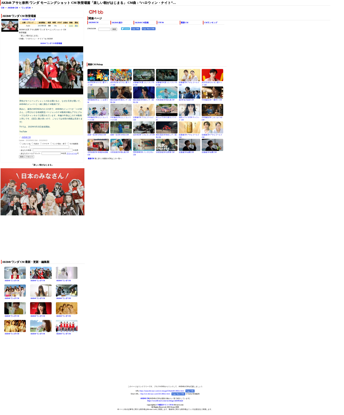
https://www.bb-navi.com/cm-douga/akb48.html (165, 401)
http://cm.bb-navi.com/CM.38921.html (155, 394)
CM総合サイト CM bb (165, 405)
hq (70, 25)
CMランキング (210, 22)
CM (2, 8)
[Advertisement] (168, 48)
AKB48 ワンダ (28, 19)
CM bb (161, 22)
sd (72, 25)
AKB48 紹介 (117, 22)
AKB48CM (93, 22)
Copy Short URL (148, 29)
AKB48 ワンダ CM (12, 281)
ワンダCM (26, 8)
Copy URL (136, 29)
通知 (76, 25)
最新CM (184, 22)
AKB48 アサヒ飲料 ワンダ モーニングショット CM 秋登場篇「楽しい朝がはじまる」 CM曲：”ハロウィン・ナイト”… (88, 2)
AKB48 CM (13, 8)
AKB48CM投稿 (142, 22)
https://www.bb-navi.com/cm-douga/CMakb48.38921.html (161, 391)
